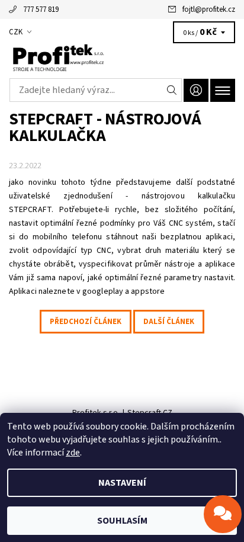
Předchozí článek (85, 321)
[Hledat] (172, 90)
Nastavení (122, 482)
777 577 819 (41, 9)
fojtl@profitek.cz (208, 9)
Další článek (168, 321)
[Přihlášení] (196, 90)
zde (73, 452)
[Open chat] (223, 514)
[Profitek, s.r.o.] (122, 58)
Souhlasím (122, 520)
